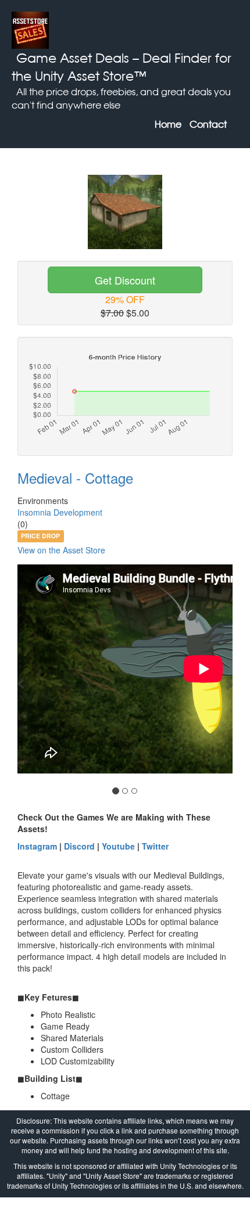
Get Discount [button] (125, 279)
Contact (208, 124)
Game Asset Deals (72, 58)
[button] (21, 683)
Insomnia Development (59, 512)
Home (168, 124)
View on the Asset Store (61, 550)
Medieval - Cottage (75, 477)
